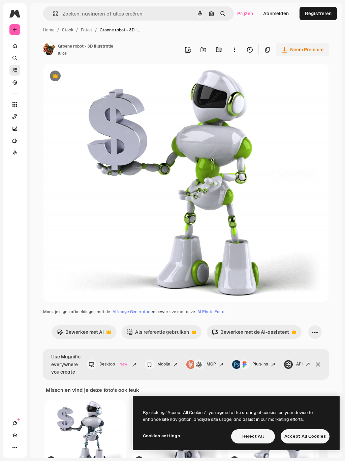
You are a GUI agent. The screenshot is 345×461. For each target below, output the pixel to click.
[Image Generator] (14, 128)
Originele (87, 77)
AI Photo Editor (211, 312)
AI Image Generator (131, 312)
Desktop (113, 364)
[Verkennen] (14, 82)
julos (62, 53)
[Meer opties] (234, 49)
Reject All (253, 436)
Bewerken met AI (80, 334)
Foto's (86, 30)
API (299, 364)
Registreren (318, 13)
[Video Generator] (14, 140)
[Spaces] (14, 116)
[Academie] (14, 435)
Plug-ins (260, 364)
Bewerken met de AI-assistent (250, 334)
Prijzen (245, 13)
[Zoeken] (14, 58)
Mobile (163, 364)
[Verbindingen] (14, 423)
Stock (67, 30)
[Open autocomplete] (52, 13)
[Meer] (14, 447)
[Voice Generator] (14, 152)
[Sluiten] (318, 364)
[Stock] (14, 70)
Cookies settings (161, 436)
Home (49, 30)
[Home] (14, 45)
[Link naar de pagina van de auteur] (49, 50)
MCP (211, 364)
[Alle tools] (14, 104)
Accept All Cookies (305, 436)
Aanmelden (276, 13)
